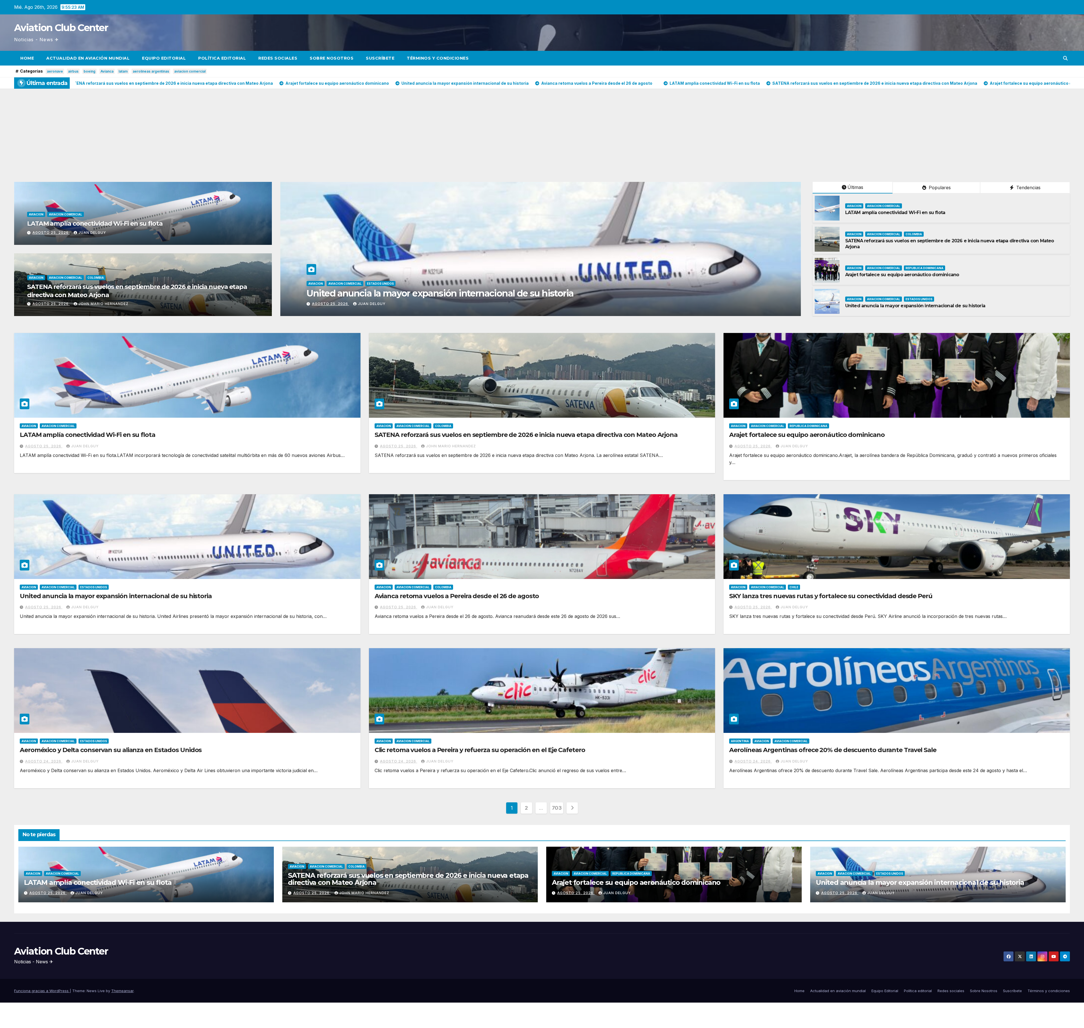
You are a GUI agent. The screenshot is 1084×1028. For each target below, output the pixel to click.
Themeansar (122, 990)
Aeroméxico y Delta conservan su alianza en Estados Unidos (111, 750)
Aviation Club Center (61, 28)
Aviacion (36, 214)
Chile (794, 587)
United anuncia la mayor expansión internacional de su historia (915, 305)
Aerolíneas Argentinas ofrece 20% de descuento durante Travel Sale (832, 750)
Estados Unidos (919, 299)
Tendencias (1028, 187)
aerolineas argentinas (151, 71)
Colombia (96, 277)
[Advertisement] (542, 131)
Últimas (855, 187)
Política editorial (222, 58)
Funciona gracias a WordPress (42, 990)
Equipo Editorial (164, 58)
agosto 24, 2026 (43, 761)
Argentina (740, 741)
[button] (1065, 58)
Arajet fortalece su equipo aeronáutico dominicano (902, 274)
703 (557, 808)
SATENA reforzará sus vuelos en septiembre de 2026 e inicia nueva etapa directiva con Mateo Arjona (611, 293)
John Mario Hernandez (103, 304)
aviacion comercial (190, 71)
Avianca (106, 71)
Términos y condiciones (438, 58)
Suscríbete (380, 58)
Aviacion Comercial (65, 214)
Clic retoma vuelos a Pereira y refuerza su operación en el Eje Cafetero (480, 750)
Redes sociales (277, 58)
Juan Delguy (92, 232)
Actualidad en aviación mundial (88, 58)
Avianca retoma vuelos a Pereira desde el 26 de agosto (457, 596)
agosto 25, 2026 (51, 232)
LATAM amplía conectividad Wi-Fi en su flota (95, 223)
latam (123, 71)
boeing (89, 71)
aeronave (55, 71)
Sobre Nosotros (331, 58)
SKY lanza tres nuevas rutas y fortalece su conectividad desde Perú (830, 596)
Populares (939, 187)
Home (27, 58)
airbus (73, 71)
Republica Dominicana (924, 268)
